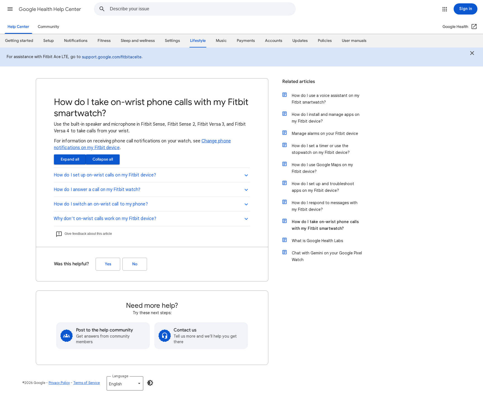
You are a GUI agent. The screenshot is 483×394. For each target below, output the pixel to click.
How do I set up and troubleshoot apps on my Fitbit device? (323, 187)
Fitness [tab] (104, 40)
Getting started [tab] (19, 40)
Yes (108, 264)
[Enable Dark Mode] (150, 383)
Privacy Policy (59, 383)
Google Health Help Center (50, 9)
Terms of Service (86, 383)
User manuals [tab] (354, 40)
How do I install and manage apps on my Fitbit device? (325, 118)
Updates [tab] (300, 40)
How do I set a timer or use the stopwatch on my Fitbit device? (321, 149)
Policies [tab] (325, 40)
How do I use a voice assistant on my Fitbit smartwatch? (325, 99)
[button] (10, 9)
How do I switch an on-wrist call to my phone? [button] (101, 204)
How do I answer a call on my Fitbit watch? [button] (97, 189)
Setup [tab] (48, 40)
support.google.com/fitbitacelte (111, 56)
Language (120, 376)
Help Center (18, 26)
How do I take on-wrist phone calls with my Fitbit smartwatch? (325, 225)
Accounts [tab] (273, 40)
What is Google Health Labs (317, 240)
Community (48, 26)
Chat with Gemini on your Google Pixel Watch (327, 256)
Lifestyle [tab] (198, 40)
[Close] (472, 54)
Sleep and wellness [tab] (138, 40)
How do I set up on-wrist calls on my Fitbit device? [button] (105, 175)
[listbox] (124, 383)
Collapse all (103, 159)
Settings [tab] (172, 40)
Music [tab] (221, 40)
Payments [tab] (246, 40)
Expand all (70, 159)
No (134, 264)
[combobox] (202, 9)
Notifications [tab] (75, 40)
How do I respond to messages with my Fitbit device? (324, 206)
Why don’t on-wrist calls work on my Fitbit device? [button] (105, 218)
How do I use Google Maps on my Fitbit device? (322, 168)
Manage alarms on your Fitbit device (325, 133)
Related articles (298, 81)
